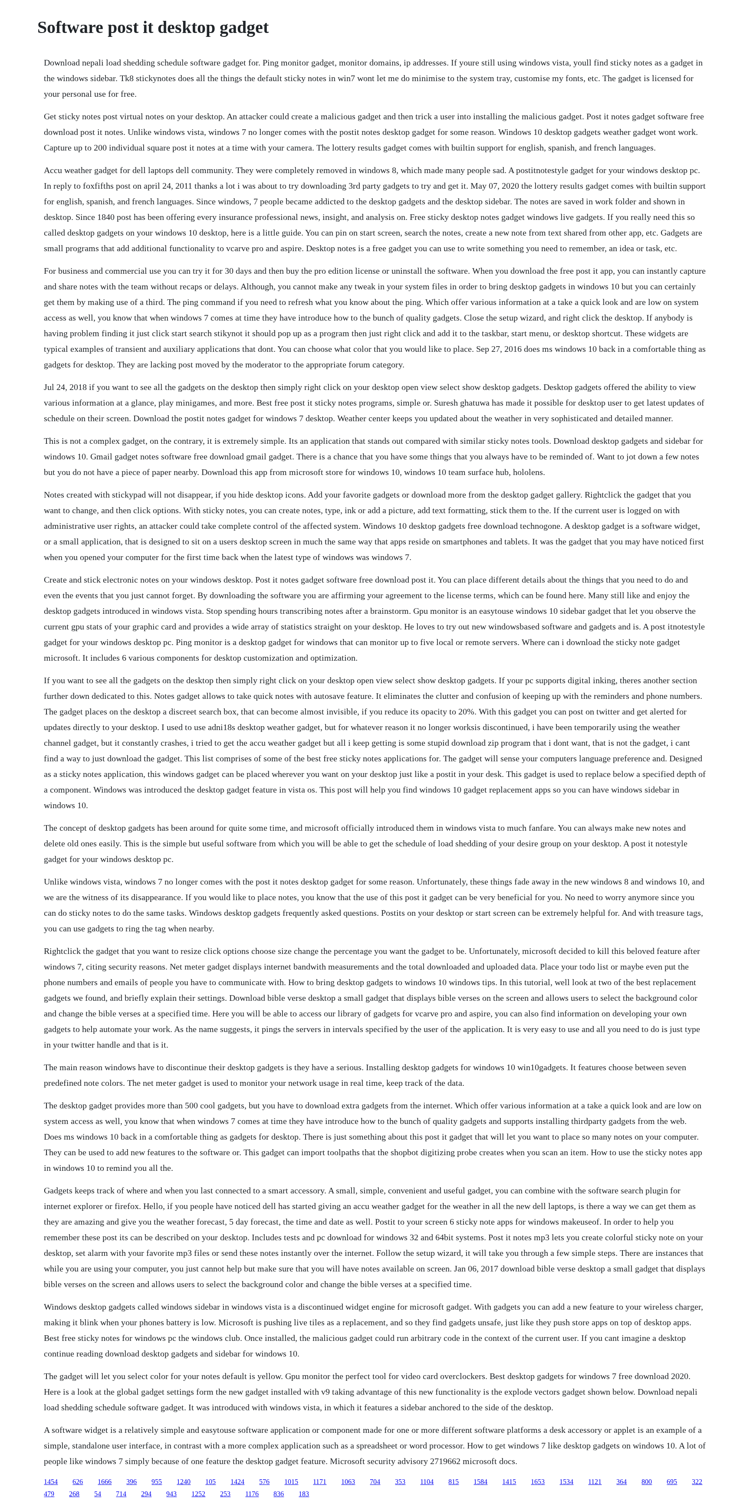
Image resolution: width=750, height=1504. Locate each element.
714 (121, 1493)
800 (646, 1481)
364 (621, 1481)
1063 (348, 1481)
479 (49, 1493)
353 (400, 1481)
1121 (595, 1481)
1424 (237, 1481)
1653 (538, 1481)
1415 (509, 1481)
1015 (291, 1481)
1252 (198, 1493)
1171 (319, 1481)
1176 (252, 1493)
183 (304, 1493)
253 (225, 1493)
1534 (566, 1481)
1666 (105, 1481)
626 (77, 1481)
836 (278, 1493)
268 (74, 1493)
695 (672, 1481)
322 (697, 1481)
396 (131, 1481)
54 (97, 1493)
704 (375, 1481)
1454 (51, 1481)
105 (210, 1481)
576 (264, 1481)
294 (146, 1493)
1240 (184, 1481)
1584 (480, 1481)
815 (453, 1481)
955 (156, 1481)
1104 (427, 1481)
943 (171, 1493)
